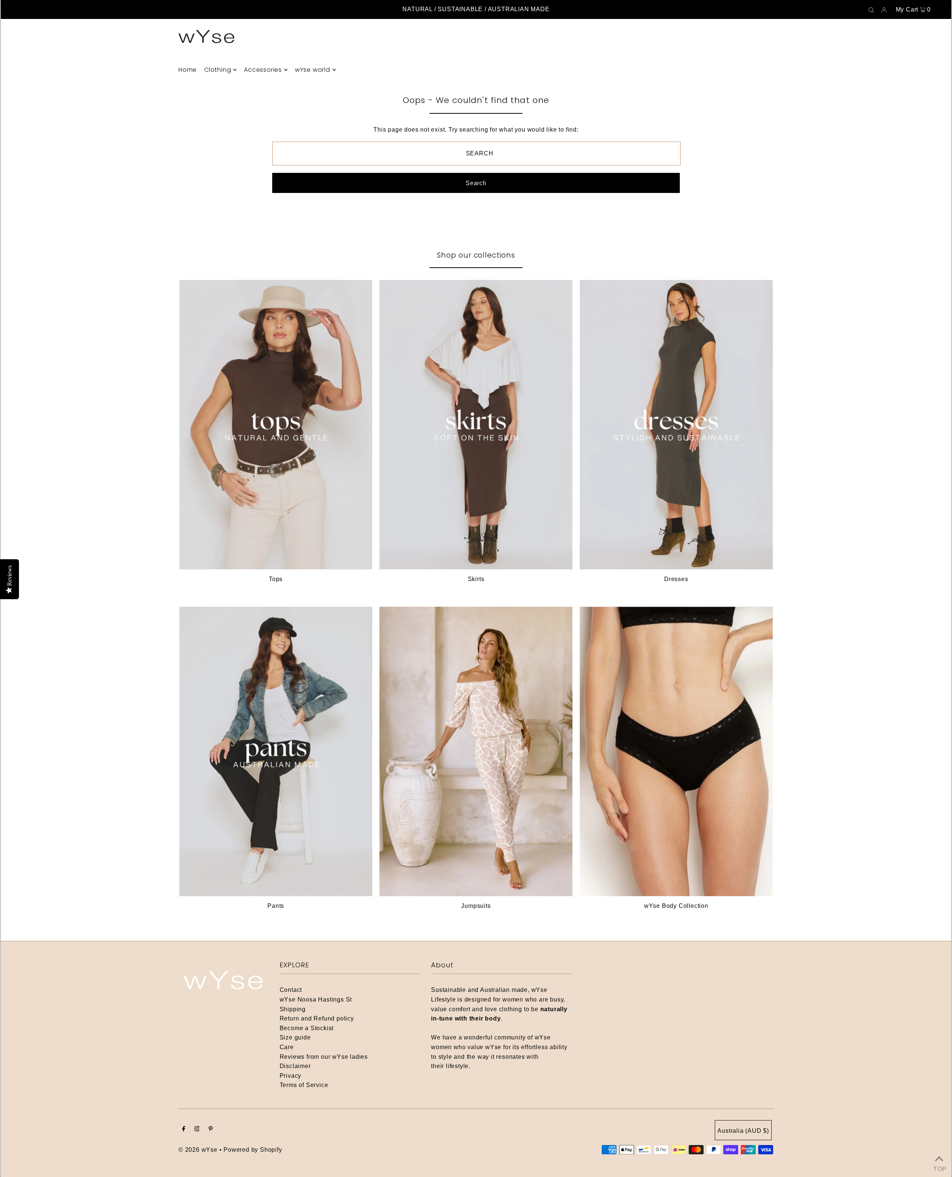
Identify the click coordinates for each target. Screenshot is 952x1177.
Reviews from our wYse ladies (324, 1057)
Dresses (676, 579)
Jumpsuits (476, 906)
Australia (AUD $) (743, 1131)
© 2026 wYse (198, 1150)
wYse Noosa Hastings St (316, 999)
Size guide (295, 1037)
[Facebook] (183, 1129)
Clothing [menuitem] (217, 69)
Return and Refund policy (317, 1018)
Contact (291, 990)
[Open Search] (871, 9)
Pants (275, 906)
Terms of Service (304, 1085)
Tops (276, 579)
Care (287, 1047)
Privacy (291, 1076)
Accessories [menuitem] (263, 69)
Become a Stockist (307, 1028)
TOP (939, 1168)
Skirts (476, 579)
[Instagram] (197, 1129)
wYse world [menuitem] (312, 69)
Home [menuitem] (187, 69)
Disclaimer (295, 1066)
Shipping (293, 1009)
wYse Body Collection (676, 906)
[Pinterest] (211, 1129)
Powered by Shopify (252, 1150)
